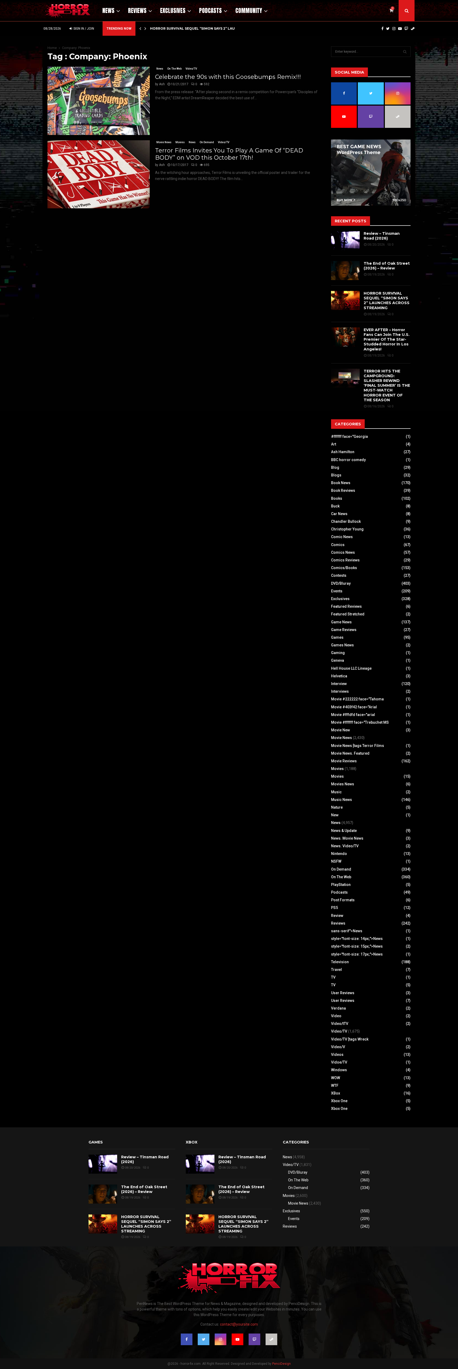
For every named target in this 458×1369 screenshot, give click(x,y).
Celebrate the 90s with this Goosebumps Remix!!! (228, 76)
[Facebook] (382, 28)
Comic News (342, 537)
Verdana (338, 1008)
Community (248, 10)
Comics (338, 545)
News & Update (344, 830)
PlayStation (341, 884)
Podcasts (210, 10)
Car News (339, 514)
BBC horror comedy (348, 460)
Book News (340, 483)
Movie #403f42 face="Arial (354, 707)
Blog (335, 467)
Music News (341, 800)
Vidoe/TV (339, 1062)
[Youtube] (400, 28)
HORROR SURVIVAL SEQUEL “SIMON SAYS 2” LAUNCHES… (199, 28)
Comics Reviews (345, 560)
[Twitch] (406, 28)
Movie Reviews (344, 761)
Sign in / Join (83, 28)
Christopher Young (347, 529)
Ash (162, 84)
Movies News (342, 784)
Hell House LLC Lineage (351, 668)
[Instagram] (393, 28)
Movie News (163, 142)
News (108, 10)
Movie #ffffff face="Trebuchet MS (360, 722)
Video (336, 1016)
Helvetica (339, 676)
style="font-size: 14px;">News (357, 938)
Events (336, 591)
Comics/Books (344, 568)
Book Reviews (343, 490)
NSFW (336, 861)
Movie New (340, 730)
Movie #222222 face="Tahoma (357, 699)
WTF (334, 1085)
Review (337, 915)
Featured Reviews (346, 606)
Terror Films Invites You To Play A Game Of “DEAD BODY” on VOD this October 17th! (229, 154)
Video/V (338, 1047)
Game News (341, 622)
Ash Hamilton (342, 452)
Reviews (137, 10)
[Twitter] (388, 28)
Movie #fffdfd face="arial (353, 715)
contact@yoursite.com (239, 1324)
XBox (335, 1093)
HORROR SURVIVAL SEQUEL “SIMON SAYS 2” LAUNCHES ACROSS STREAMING (386, 300)
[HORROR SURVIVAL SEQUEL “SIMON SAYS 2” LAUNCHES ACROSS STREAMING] (345, 300)
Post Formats (343, 900)
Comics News (343, 552)
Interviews (340, 691)
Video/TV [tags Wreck (349, 1039)
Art (333, 444)
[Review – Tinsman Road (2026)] (345, 240)
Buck (335, 506)
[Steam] (413, 28)
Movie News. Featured (350, 753)
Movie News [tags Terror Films (357, 746)
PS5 (334, 908)
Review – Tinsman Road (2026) (382, 236)
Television (340, 962)
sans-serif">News (346, 931)
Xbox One (339, 1101)
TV (333, 977)
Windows (339, 1070)
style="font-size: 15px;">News (357, 946)
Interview (339, 684)
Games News (342, 645)
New (334, 815)
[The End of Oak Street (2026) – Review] (345, 270)
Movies (180, 142)
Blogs (336, 475)
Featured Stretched (347, 614)
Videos (337, 1054)
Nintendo (339, 854)
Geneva (337, 660)
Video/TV (191, 68)
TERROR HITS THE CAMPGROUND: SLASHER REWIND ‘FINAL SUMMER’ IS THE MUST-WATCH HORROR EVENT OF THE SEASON (387, 385)
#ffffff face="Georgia (349, 436)
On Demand (207, 142)
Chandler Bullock (346, 521)
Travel (336, 969)
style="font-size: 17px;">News (357, 954)
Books (336, 498)
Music (336, 792)
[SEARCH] (405, 51)
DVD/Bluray (341, 583)
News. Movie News (347, 838)
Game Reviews (343, 630)
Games (337, 637)
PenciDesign (281, 1364)
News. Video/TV (345, 846)
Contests (338, 575)
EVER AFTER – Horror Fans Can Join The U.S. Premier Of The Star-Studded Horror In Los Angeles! (386, 339)
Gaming (338, 653)
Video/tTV (339, 1023)
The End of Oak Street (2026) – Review (387, 266)
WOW (335, 1078)
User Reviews (342, 993)
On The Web (174, 68)
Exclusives (173, 10)
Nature (337, 807)
